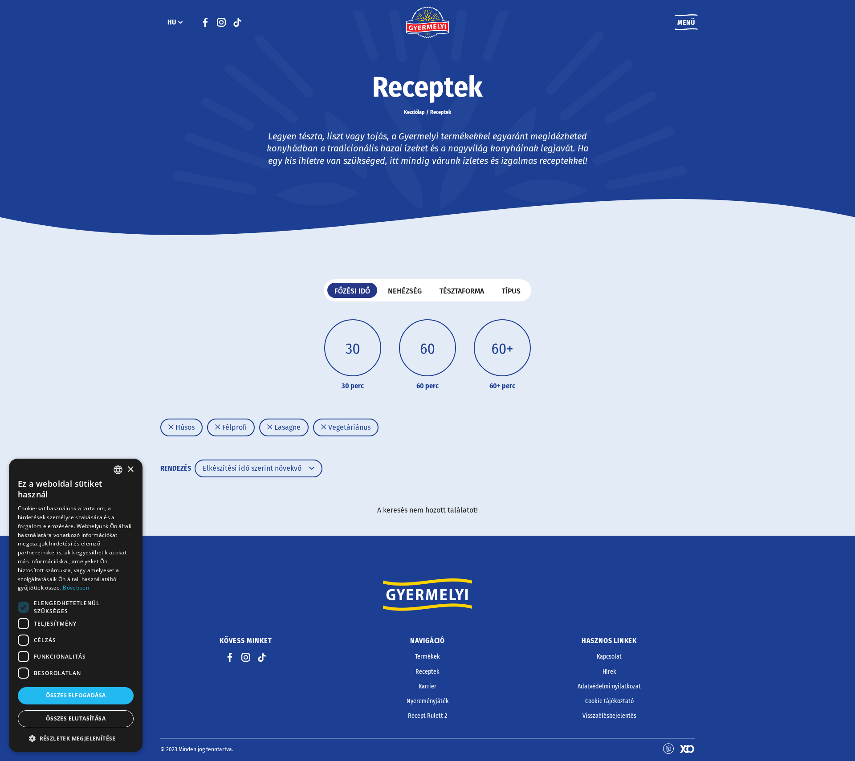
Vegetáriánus (348, 427)
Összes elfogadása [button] (76, 695)
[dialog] (75, 605)
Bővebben (76, 587)
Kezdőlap (414, 112)
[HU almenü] (180, 22)
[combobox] (118, 469)
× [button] (130, 469)
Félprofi (233, 427)
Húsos (184, 427)
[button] (76, 738)
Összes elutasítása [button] (76, 718)
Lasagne (287, 427)
